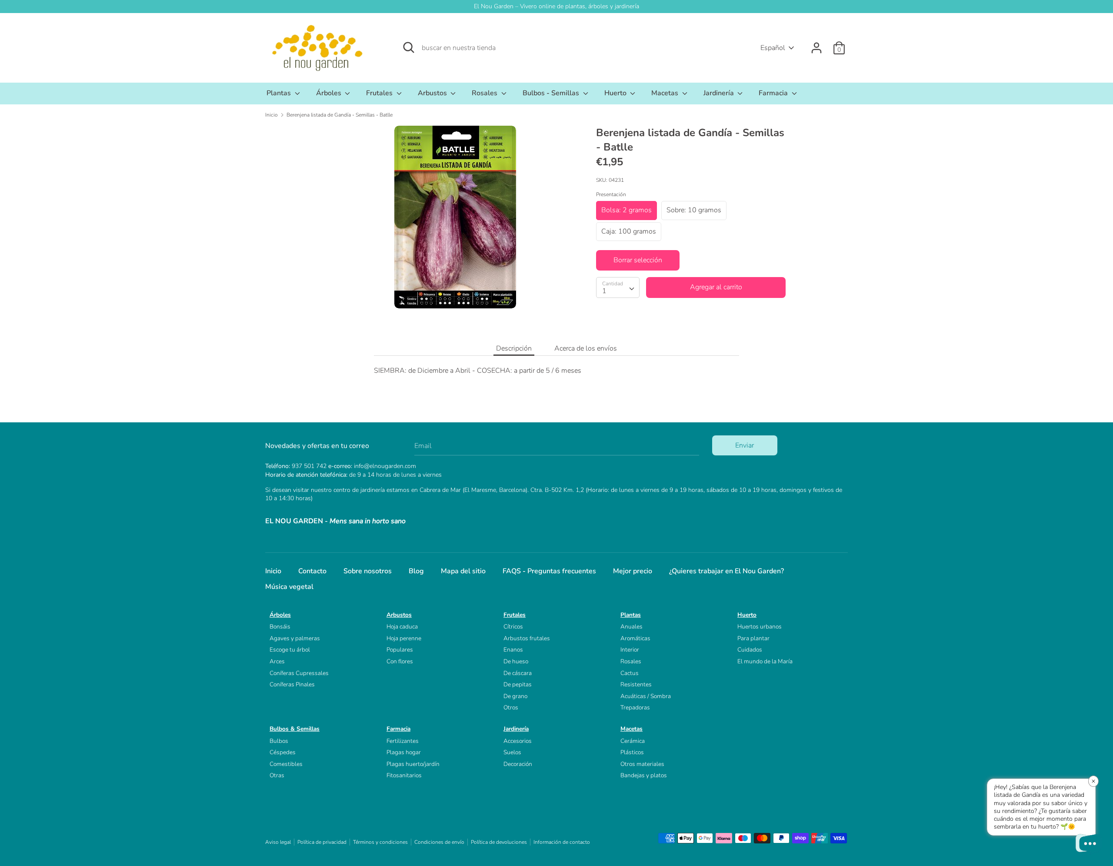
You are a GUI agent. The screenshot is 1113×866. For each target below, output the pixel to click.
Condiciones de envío (439, 842)
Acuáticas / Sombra (645, 696)
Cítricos (513, 626)
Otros (510, 707)
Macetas (665, 93)
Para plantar (753, 638)
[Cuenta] (816, 44)
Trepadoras (635, 707)
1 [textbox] (604, 290)
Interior (629, 649)
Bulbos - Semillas (552, 93)
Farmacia (774, 93)
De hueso (515, 661)
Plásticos (632, 752)
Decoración (517, 764)
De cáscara (517, 673)
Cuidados (749, 649)
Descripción (514, 348)
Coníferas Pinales (292, 684)
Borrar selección (637, 260)
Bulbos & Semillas (295, 729)
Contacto (312, 571)
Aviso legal (278, 842)
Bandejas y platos (643, 775)
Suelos (512, 752)
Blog (416, 571)
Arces (277, 661)
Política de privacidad (322, 842)
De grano (515, 696)
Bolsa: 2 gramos (626, 210)
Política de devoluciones (499, 842)
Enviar (744, 445)
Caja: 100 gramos (628, 231)
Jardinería (719, 93)
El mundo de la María (765, 661)
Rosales (485, 93)
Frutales (380, 93)
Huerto (616, 93)
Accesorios (517, 741)
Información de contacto (561, 842)
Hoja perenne (404, 638)
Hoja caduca (402, 626)
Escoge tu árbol (290, 649)
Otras (277, 775)
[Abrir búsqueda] (408, 47)
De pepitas (517, 684)
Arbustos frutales (526, 638)
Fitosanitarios (404, 775)
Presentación (611, 194)
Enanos (513, 649)
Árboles (329, 93)
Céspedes (283, 752)
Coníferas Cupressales (299, 673)
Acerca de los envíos (585, 348)
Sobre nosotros (367, 571)
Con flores (400, 661)
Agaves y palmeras (295, 638)
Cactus (629, 673)
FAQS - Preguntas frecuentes (549, 571)
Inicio (273, 571)
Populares (400, 649)
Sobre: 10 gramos (693, 210)
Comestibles (286, 764)
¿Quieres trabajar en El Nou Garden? (726, 571)
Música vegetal (289, 587)
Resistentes (636, 684)
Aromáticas (635, 638)
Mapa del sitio (463, 571)
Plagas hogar (404, 752)
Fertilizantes (403, 741)
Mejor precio (632, 571)
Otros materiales (642, 764)
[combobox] (618, 287)
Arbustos (433, 93)
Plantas (280, 93)
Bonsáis (280, 626)
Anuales (631, 626)
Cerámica (632, 741)
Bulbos (279, 741)
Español (772, 48)
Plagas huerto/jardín (413, 764)
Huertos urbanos (759, 626)
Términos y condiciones (380, 842)
